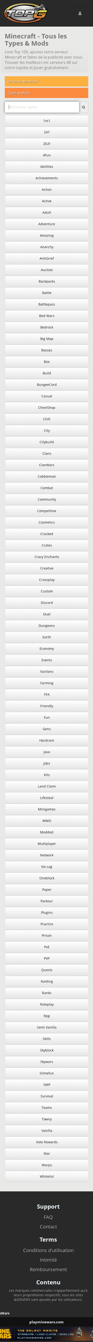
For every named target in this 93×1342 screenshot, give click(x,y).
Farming (46, 683)
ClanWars (46, 465)
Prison (47, 935)
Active (47, 201)
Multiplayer (47, 843)
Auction (47, 270)
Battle (47, 292)
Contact (48, 1226)
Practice (47, 924)
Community (47, 499)
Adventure (46, 224)
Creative (46, 568)
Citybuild (47, 442)
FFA (47, 694)
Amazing (47, 235)
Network (46, 855)
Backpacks (47, 281)
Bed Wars (46, 315)
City (47, 430)
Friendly (46, 706)
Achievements (47, 178)
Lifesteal (46, 797)
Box (47, 361)
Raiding (47, 981)
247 (47, 132)
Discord (47, 602)
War (47, 1153)
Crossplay (47, 579)
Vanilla (46, 1130)
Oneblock (46, 878)
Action (47, 189)
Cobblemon (47, 476)
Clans (46, 453)
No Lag (46, 866)
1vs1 (46, 120)
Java (47, 752)
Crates (47, 545)
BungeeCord (47, 384)
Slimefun (47, 1073)
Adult (46, 212)
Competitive (46, 511)
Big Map (46, 338)
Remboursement (48, 1269)
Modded (46, 832)
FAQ (48, 1217)
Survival (47, 1096)
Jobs (46, 763)
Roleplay (47, 1004)
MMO (46, 820)
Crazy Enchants (47, 556)
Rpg (47, 1015)
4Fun (47, 155)
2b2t (46, 143)
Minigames (47, 809)
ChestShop (46, 407)
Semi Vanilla (47, 1027)
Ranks (47, 993)
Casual (46, 396)
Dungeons (47, 625)
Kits (47, 774)
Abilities (46, 166)
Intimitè (48, 1260)
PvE (47, 947)
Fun (47, 717)
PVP (47, 958)
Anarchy (46, 247)
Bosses (46, 350)
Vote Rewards (47, 1142)
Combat (47, 488)
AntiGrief (47, 258)
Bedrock (46, 327)
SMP (46, 1084)
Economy (47, 648)
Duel (47, 614)
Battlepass (46, 304)
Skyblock (47, 1050)
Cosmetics (47, 522)
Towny (47, 1119)
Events (46, 660)
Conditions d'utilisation (48, 1250)
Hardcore (46, 740)
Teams (46, 1107)
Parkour (47, 901)
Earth (46, 637)
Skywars (46, 1061)
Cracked (46, 533)
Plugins (47, 912)
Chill (46, 419)
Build (47, 373)
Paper (47, 889)
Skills (47, 1038)
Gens (47, 729)
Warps (47, 1165)
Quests (46, 970)
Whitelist (47, 1176)
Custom (47, 591)
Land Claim (47, 786)
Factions (46, 671)
